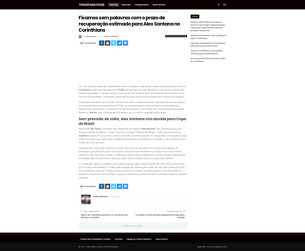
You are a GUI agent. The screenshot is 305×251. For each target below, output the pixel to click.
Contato (119, 239)
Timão (120, 89)
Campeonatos (142, 4)
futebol (82, 135)
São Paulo (95, 128)
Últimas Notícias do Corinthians (176, 36)
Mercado (126, 4)
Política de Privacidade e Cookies (95, 239)
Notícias (114, 4)
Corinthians (84, 89)
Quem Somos (159, 4)
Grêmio (93, 112)
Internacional (148, 128)
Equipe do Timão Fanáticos (139, 239)
